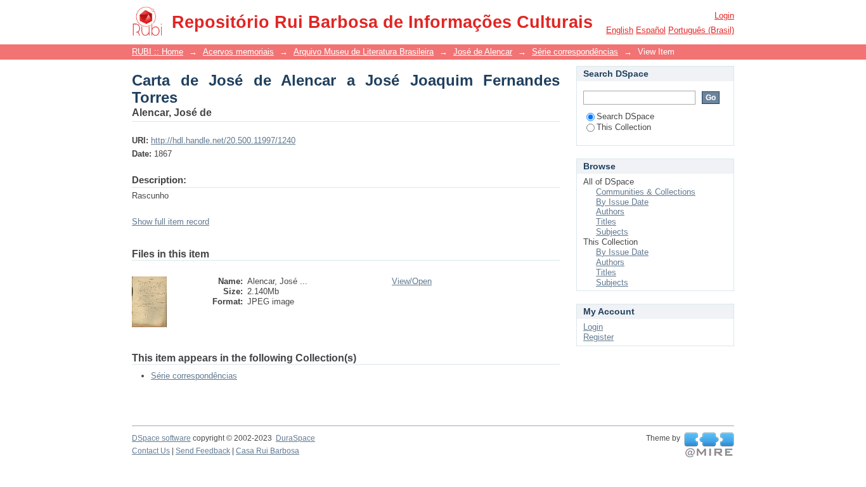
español (651, 30)
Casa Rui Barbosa (267, 450)
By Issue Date (622, 202)
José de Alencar (482, 51)
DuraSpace (295, 438)
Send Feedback (203, 450)
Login (724, 15)
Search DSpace (625, 116)
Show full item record (170, 221)
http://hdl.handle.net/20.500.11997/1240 (223, 140)
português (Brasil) (701, 30)
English (619, 30)
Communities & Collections (645, 192)
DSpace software (161, 438)
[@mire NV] (709, 445)
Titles (606, 221)
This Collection (624, 127)
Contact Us (151, 450)
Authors (610, 211)
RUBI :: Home (157, 51)
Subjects (612, 232)
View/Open (412, 281)
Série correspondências (575, 51)
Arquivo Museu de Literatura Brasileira (364, 51)
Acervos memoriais (238, 51)
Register (598, 337)
